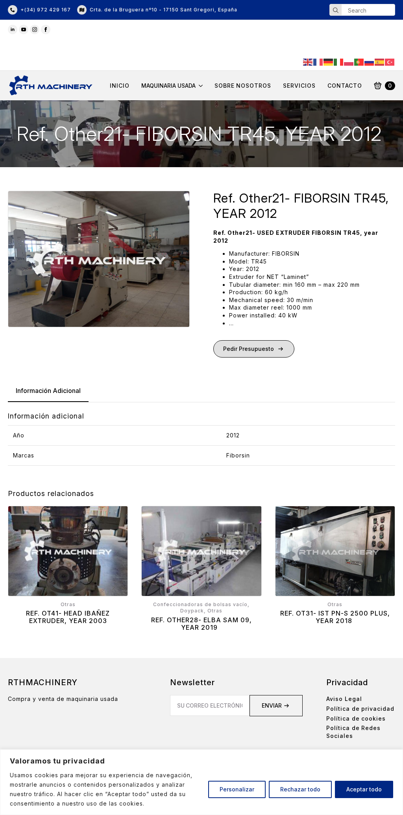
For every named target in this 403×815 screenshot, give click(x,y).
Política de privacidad (360, 708)
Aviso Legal (344, 698)
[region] (201, 782)
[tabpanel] (201, 438)
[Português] (359, 61)
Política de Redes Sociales (353, 732)
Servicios (299, 86)
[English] (308, 61)
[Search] (336, 10)
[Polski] (349, 61)
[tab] (48, 390)
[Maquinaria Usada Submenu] (199, 86)
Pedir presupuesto (248, 348)
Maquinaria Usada (168, 86)
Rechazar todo (300, 789)
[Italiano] (339, 61)
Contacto (344, 86)
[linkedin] (12, 29)
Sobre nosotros (243, 86)
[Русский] (369, 61)
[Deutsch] (329, 61)
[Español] (380, 61)
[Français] (318, 61)
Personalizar (237, 789)
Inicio (119, 86)
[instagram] (34, 29)
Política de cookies (356, 718)
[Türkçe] (390, 61)
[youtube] (23, 29)
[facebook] (45, 29)
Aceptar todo (364, 789)
